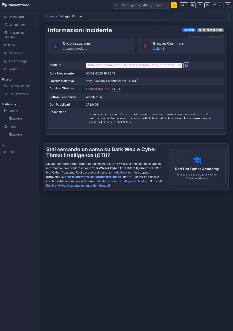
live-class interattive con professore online (91, 177)
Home (50, 16)
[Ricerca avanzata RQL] (174, 5)
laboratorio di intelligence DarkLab (124, 181)
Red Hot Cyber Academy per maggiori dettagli (78, 185)
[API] (200, 5)
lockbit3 (158, 48)
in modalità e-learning (123, 172)
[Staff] (207, 5)
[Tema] (228, 5)
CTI (117, 88)
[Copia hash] (186, 65)
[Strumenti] (184, 5)
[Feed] (193, 5)
